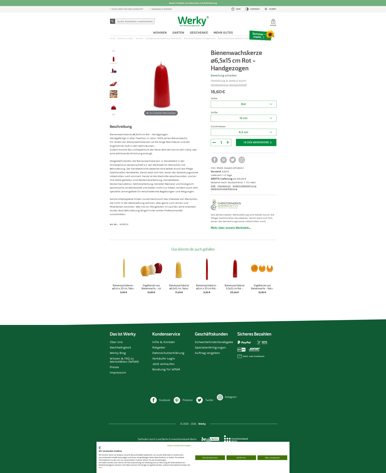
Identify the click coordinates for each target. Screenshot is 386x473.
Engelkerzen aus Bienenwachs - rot (151, 287)
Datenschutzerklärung (224, 188)
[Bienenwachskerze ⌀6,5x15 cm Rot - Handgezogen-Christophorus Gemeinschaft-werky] (113, 59)
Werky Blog (118, 353)
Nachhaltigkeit (120, 347)
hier (100, 468)
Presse (114, 367)
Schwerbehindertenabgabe (214, 342)
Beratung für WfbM (166, 369)
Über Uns (116, 342)
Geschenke (199, 32)
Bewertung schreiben (224, 75)
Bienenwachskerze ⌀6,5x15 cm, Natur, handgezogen (179, 288)
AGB (213, 186)
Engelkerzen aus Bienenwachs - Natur (262, 287)
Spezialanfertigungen (210, 347)
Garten (178, 32)
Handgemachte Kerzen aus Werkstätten (164, 38)
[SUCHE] (112, 21)
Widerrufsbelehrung (244, 186)
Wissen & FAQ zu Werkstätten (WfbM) (124, 360)
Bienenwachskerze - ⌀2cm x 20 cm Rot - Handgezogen (207, 288)
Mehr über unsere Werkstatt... (231, 227)
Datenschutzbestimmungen (179, 445)
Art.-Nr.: (114, 224)
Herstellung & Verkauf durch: (229, 80)
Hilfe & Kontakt (163, 342)
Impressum (224, 186)
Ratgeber (158, 347)
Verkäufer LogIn (163, 358)
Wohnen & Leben (125, 38)
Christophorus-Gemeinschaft (229, 85)
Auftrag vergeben (207, 353)
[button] (214, 160)
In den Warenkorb (256, 142)
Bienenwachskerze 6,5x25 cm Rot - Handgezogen (234, 288)
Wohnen (160, 32)
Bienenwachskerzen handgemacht (199, 38)
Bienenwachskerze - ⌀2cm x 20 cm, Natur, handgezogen (123, 288)
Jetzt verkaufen (163, 364)
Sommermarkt (262, 44)
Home (112, 38)
